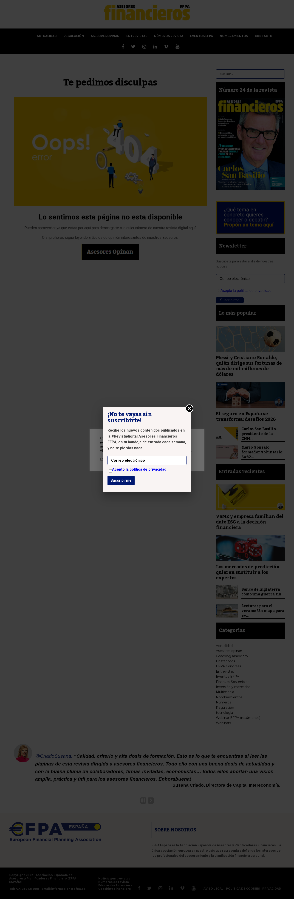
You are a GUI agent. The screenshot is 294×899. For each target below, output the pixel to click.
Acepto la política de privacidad (139, 469)
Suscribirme (121, 480)
